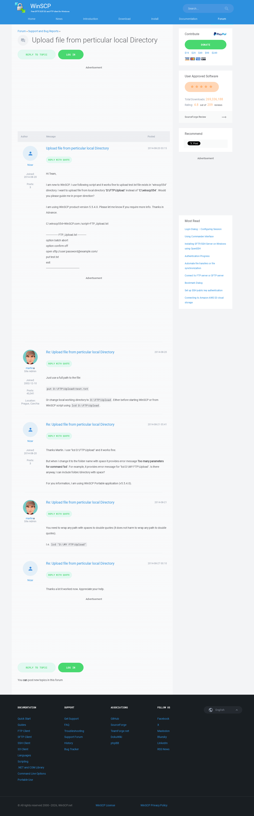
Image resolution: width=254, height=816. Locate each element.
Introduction (90, 19)
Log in (71, 54)
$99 (207, 52)
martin (29, 368)
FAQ (66, 725)
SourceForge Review (195, 116)
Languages (24, 755)
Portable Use (25, 780)
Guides (22, 725)
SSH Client (24, 743)
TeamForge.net (120, 731)
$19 (187, 52)
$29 (193, 52)
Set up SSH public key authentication (203, 290)
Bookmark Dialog (194, 282)
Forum (222, 19)
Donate (205, 44)
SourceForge (118, 725)
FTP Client (24, 731)
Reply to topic (36, 54)
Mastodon (163, 731)
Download (124, 19)
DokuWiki (116, 737)
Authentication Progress (197, 256)
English (220, 710)
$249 (214, 52)
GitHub (115, 718)
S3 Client (23, 749)
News (59, 19)
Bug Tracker (71, 749)
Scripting (23, 761)
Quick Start (24, 718)
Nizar (30, 165)
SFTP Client (25, 737)
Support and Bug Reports (43, 31)
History (68, 743)
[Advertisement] (94, 97)
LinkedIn (162, 743)
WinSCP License (105, 805)
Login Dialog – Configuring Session (203, 229)
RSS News (163, 749)
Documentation (188, 19)
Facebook (163, 718)
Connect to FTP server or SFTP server (204, 275)
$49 (200, 52)
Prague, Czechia (30, 403)
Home (31, 19)
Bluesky (162, 737)
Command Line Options (32, 773)
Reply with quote (59, 159)
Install (154, 19)
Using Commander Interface (199, 236)
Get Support (71, 718)
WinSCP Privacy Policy (153, 805)
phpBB (115, 743)
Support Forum (73, 737)
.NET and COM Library (31, 767)
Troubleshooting (74, 731)
